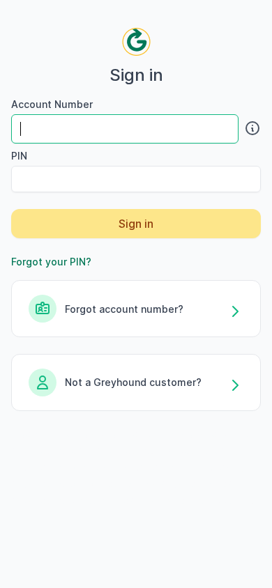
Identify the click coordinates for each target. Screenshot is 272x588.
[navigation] (136, 42)
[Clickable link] (250, 128)
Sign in (136, 224)
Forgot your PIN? (51, 262)
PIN (19, 156)
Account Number (52, 104)
